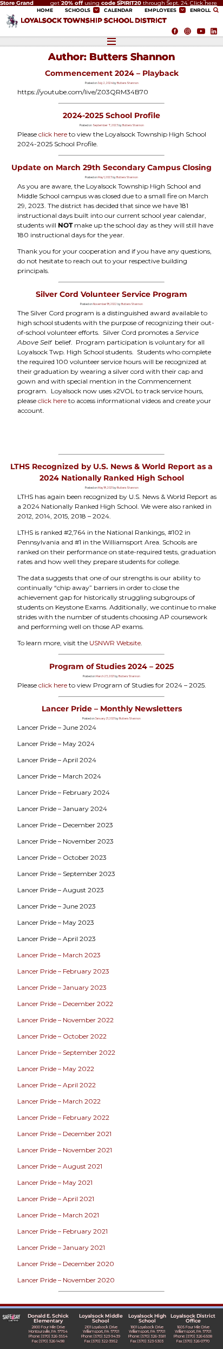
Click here (203, 3)
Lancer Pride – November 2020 (66, 1280)
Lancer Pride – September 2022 (66, 1052)
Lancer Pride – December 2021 (64, 1134)
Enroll (200, 10)
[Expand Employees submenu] (182, 10)
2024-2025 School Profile (111, 115)
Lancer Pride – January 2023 (62, 987)
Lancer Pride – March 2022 (59, 1101)
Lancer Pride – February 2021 (62, 1231)
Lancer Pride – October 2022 (62, 1036)
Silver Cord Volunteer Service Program (111, 294)
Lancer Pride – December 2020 (65, 1264)
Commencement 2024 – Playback (112, 73)
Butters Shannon (128, 83)
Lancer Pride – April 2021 (55, 1199)
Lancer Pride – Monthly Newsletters (112, 709)
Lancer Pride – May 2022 (55, 1069)
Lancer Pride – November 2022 (65, 1020)
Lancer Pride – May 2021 (55, 1182)
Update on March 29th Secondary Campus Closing (111, 167)
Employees (160, 10)
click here (52, 134)
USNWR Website (115, 643)
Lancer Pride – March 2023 (59, 955)
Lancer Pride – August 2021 (59, 1166)
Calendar (118, 10)
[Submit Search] (216, 9)
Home (45, 10)
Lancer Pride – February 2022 (63, 1117)
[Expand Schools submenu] (96, 10)
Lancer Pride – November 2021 (64, 1150)
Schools (77, 10)
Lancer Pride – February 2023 (63, 971)
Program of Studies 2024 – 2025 (111, 666)
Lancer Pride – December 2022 (65, 1004)
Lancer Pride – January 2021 (61, 1247)
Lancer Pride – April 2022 (56, 1085)
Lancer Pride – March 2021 (58, 1215)
